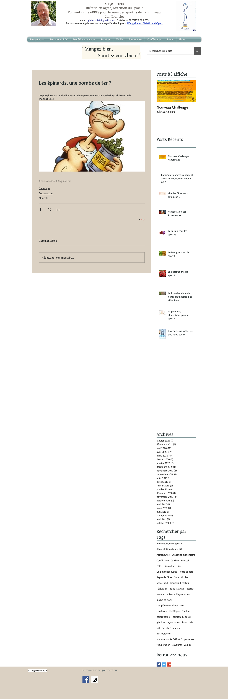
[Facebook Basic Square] (159, 664)
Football (185, 560)
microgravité (163, 633)
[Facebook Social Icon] (85, 679)
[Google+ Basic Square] (169, 664)
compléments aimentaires (171, 605)
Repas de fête (186, 571)
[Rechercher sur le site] (197, 51)
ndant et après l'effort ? (169, 639)
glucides (161, 622)
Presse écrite (46, 193)
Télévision (162, 588)
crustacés (162, 611)
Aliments (43, 197)
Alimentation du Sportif (169, 543)
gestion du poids (182, 616)
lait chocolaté (164, 627)
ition (184, 622)
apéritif (190, 588)
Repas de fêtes (164, 577)
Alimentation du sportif (169, 548)
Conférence (163, 560)
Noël (179, 565)
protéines (189, 639)
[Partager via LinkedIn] (58, 209)
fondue (186, 611)
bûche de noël (164, 599)
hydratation (173, 622)
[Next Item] (190, 91)
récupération (163, 644)
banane (160, 594)
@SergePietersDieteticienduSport (145, 23)
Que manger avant (167, 571)
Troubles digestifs (179, 582)
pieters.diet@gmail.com (101, 20)
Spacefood (162, 582)
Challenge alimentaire (183, 554)
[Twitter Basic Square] (164, 664)
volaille (187, 644)
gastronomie (163, 616)
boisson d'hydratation (178, 594)
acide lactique (177, 588)
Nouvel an (169, 565)
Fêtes (159, 565)
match (176, 627)
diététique (174, 611)
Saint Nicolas (181, 577)
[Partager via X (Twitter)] (49, 209)
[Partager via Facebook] (40, 209)
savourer (177, 644)
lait (191, 622)
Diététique (44, 188)
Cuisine (175, 560)
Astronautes (163, 554)
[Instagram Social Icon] (94, 679)
